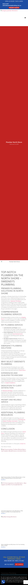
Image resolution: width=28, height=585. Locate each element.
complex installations (10, 382)
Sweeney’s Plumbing (15, 301)
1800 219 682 (19, 561)
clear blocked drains (18, 334)
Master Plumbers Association (10, 421)
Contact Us (22, 443)
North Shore (22, 370)
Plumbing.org (21, 419)
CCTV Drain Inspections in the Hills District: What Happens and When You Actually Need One (12, 511)
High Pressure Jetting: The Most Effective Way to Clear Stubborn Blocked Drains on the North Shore (13, 477)
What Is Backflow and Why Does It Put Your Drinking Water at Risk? (12, 545)
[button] (25, 18)
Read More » (3, 479)
